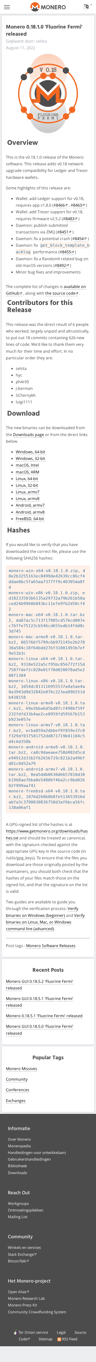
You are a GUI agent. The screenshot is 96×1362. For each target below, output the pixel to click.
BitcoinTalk (17, 1260)
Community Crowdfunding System (37, 1311)
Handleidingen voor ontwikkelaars (37, 1152)
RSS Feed (69, 1338)
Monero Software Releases (51, 945)
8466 (60, 205)
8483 (69, 218)
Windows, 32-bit (30, 458)
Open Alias (17, 1291)
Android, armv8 (30, 512)
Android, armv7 (30, 505)
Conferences (17, 1089)
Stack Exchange (21, 1254)
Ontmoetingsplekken (25, 1210)
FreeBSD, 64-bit (30, 518)
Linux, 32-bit (27, 485)
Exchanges (16, 1100)
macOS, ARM (27, 472)
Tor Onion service (33, 1332)
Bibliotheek (17, 1165)
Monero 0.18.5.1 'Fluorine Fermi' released (44, 1015)
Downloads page (28, 434)
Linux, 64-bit (27, 478)
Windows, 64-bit (30, 451)
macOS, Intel (27, 465)
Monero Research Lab (26, 1298)
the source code (60, 293)
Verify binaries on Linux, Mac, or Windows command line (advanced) (45, 922)
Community (17, 1079)
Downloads (17, 1172)
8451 (64, 232)
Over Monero (19, 1139)
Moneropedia (19, 1145)
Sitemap (45, 1338)
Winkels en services (24, 1247)
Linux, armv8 (27, 498)
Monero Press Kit (22, 1304)
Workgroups (18, 1203)
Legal (61, 1332)
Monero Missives (21, 1068)
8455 (66, 252)
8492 (61, 265)
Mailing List (17, 1216)
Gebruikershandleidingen (29, 1159)
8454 (79, 238)
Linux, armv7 (27, 492)
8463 (77, 205)
